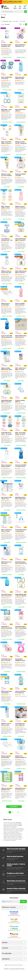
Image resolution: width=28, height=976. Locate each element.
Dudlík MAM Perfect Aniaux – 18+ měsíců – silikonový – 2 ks (7, 434)
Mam (5, 14)
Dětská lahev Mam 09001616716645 (19, 78)
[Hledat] (25, 11)
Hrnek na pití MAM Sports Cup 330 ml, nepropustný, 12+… (20, 305)
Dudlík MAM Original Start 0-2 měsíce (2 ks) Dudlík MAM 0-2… (21, 563)
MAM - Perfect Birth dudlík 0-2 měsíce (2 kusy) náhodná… (6, 143)
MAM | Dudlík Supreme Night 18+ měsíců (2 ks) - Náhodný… (21, 272)
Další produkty (13, 806)
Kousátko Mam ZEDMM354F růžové (20, 659)
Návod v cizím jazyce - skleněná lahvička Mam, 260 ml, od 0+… (6, 466)
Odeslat (23, 901)
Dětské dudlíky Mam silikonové (20, 110)
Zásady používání (14, 965)
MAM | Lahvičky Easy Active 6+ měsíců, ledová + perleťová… (6, 531)
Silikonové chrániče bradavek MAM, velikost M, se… (6, 757)
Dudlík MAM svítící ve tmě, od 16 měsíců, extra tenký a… (6, 660)
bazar (11, 968)
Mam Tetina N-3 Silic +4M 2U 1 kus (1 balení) (6, 499)
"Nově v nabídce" (18, 836)
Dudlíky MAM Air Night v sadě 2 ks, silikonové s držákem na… (20, 596)
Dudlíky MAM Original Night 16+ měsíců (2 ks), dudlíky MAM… (20, 240)
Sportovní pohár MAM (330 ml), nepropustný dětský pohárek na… (6, 337)
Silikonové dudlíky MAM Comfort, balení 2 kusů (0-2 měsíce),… (6, 369)
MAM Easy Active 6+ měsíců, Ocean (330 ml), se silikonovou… (6, 272)
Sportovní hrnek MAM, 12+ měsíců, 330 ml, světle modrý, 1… (20, 466)
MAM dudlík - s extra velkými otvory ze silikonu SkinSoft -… (6, 111)
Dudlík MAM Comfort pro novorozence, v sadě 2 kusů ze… (20, 790)
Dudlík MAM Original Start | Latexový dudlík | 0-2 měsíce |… (20, 628)
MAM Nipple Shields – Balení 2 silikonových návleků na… (20, 499)
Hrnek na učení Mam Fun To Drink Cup (20, 692)
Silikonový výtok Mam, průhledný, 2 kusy (6, 789)
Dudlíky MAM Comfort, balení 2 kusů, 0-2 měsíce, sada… (21, 337)
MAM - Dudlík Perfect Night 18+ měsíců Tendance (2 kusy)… (20, 369)
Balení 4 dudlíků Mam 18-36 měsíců (6, 78)
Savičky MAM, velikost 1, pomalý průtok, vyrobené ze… (20, 531)
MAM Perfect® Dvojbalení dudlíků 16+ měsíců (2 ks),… (20, 757)
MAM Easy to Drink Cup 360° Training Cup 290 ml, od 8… (20, 143)
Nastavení (20, 965)
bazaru (16, 839)
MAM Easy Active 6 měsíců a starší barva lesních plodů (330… (20, 208)
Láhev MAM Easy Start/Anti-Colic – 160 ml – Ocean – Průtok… (6, 240)
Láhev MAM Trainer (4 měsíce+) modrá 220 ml (6, 596)
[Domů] (1, 14)
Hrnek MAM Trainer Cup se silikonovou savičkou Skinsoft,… (20, 725)
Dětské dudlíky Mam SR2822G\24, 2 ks (20, 45)
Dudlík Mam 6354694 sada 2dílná (20, 174)
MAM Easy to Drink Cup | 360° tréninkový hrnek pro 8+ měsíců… (6, 175)
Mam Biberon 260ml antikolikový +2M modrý (6, 46)
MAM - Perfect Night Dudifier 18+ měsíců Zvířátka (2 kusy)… (20, 434)
